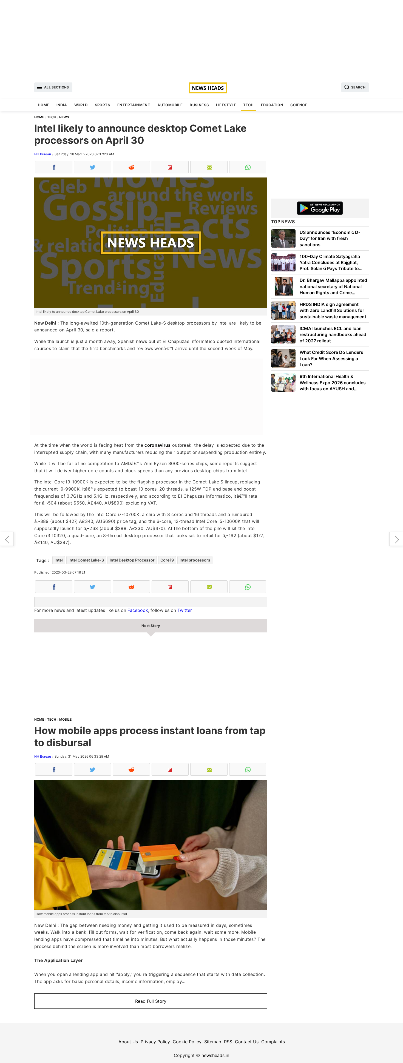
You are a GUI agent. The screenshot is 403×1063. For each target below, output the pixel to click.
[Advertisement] (201, 38)
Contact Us (247, 1041)
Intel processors (195, 560)
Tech (248, 105)
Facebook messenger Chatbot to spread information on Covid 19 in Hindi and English (7, 539)
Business (199, 105)
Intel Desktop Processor (132, 560)
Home (43, 105)
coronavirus (157, 445)
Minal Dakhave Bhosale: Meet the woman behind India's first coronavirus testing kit (396, 539)
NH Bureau (42, 154)
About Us (128, 1041)
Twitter (184, 610)
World (81, 105)
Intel (59, 560)
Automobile (170, 105)
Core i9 (167, 560)
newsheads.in (215, 1055)
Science (298, 105)
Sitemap (212, 1041)
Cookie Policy (187, 1041)
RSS (228, 1041)
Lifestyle (226, 105)
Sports (102, 105)
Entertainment (133, 105)
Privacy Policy (155, 1041)
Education (272, 105)
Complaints (273, 1041)
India (61, 105)
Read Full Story (150, 1001)
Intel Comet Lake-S (86, 560)
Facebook (137, 610)
